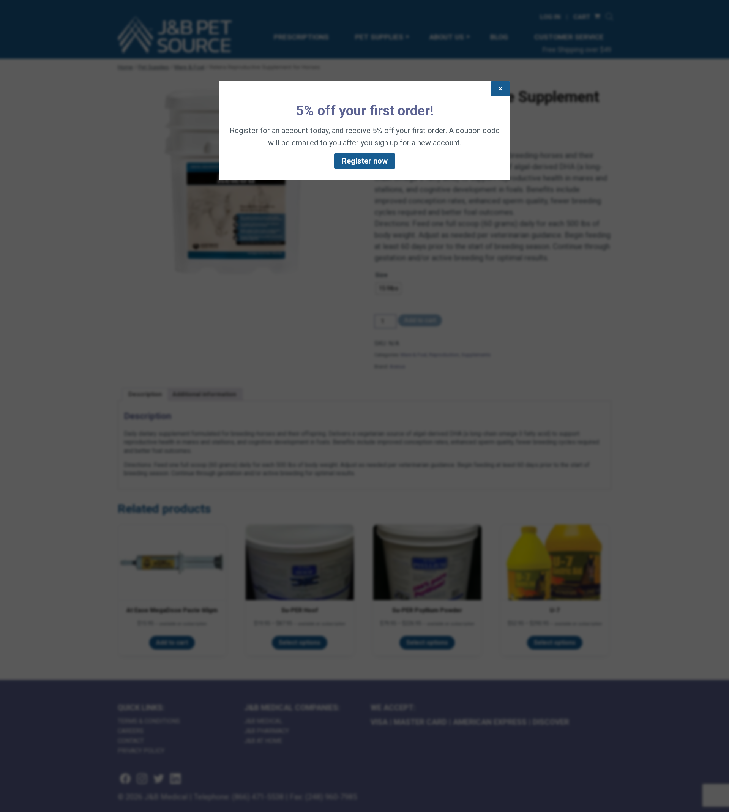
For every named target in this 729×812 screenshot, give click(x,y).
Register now (365, 161)
